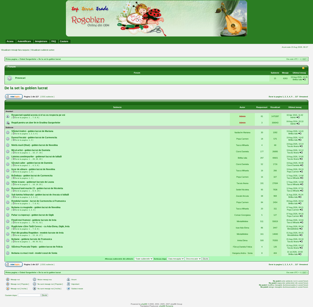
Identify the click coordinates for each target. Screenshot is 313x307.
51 (37, 223)
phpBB (144, 304)
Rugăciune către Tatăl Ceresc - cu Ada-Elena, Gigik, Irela (40, 226)
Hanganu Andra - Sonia (242, 253)
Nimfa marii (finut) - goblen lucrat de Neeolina (34, 145)
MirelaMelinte (242, 221)
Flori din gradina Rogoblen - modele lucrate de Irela (37, 233)
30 (40, 159)
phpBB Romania (166, 306)
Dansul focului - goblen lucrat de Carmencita (34, 137)
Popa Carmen (242, 139)
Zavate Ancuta (242, 196)
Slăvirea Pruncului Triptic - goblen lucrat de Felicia (37, 246)
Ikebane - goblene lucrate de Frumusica (31, 239)
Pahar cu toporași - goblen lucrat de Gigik (32, 215)
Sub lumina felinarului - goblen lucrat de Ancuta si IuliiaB (40, 194)
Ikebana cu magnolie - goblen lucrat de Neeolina (35, 207)
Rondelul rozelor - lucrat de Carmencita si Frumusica (38, 201)
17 (37, 153)
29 (37, 159)
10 (38, 191)
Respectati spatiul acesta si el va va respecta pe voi (38, 115)
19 (37, 184)
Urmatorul (303, 97)
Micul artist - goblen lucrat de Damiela (30, 150)
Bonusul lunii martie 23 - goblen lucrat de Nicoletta (37, 188)
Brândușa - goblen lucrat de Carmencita (32, 175)
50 (34, 223)
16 (34, 153)
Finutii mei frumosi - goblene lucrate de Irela (33, 220)
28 (34, 159)
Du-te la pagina (275, 97)
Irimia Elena (242, 240)
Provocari (20, 78)
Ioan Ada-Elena (242, 228)
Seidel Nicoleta (242, 190)
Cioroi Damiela (242, 151)
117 (296, 97)
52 (40, 223)
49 (34, 242)
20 (40, 184)
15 (34, 235)
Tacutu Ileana (293, 146)
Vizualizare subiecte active (42, 50)
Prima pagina (11, 59)
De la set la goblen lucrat (50, 59)
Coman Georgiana (242, 215)
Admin (242, 116)
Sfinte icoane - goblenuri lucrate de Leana (32, 182)
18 (40, 153)
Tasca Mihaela (242, 145)
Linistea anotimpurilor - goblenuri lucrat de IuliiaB (36, 156)
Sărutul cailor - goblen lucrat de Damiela (32, 163)
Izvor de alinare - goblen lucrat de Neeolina (33, 169)
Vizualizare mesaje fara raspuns (15, 50)
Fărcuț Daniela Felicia (242, 247)
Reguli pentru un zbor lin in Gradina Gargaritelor (35, 122)
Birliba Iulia (297, 79)
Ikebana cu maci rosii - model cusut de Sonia (34, 253)
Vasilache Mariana (242, 132)
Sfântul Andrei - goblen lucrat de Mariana (32, 131)
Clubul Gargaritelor (28, 59)
